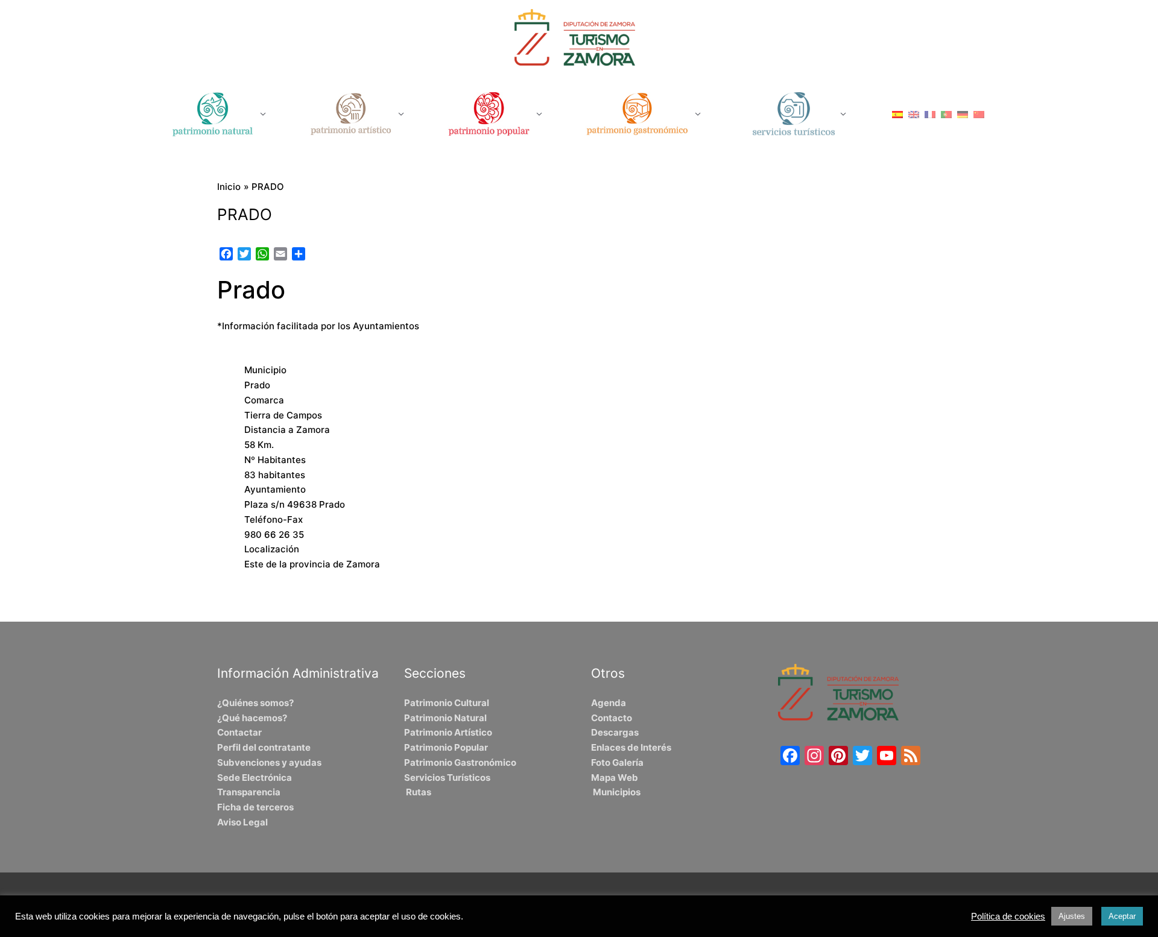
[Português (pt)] (946, 113)
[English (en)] (913, 113)
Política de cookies (1008, 916)
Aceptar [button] (1122, 916)
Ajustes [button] (1071, 916)
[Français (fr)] (930, 113)
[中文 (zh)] (978, 113)
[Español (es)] (897, 113)
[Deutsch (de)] (962, 113)
